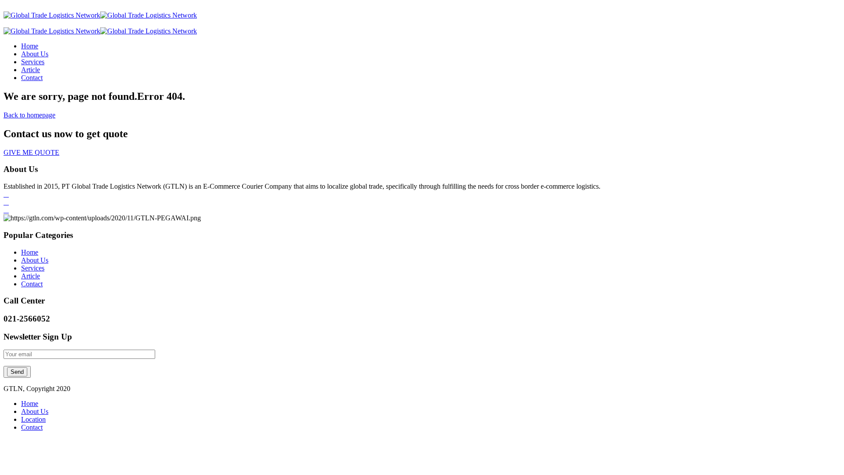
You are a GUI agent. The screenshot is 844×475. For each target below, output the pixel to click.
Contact (32, 77)
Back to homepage (29, 115)
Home (29, 46)
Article (30, 69)
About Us (34, 54)
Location (33, 419)
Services (32, 62)
